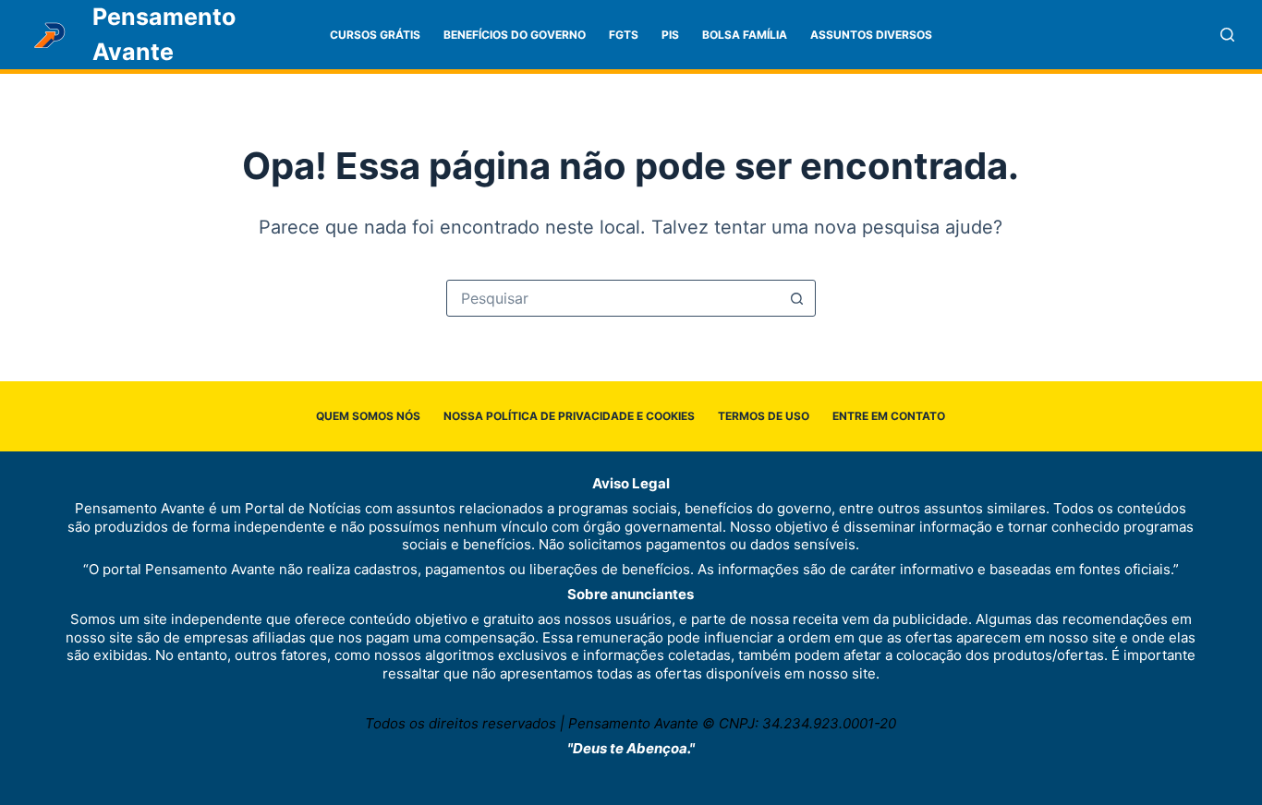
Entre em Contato (888, 416)
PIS (670, 35)
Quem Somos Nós (368, 416)
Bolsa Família (744, 35)
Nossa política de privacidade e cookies (569, 416)
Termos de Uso (763, 416)
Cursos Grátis (375, 35)
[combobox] (613, 298)
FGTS (623, 35)
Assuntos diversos (871, 35)
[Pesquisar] (1227, 35)
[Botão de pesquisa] (797, 298)
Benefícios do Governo (514, 35)
